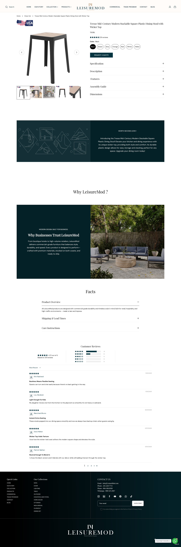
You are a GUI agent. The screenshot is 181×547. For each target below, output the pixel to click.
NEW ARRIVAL (38, 505)
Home (19, 16)
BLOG (8, 503)
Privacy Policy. (137, 509)
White (129, 47)
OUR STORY (10, 486)
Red (122, 47)
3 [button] (91, 466)
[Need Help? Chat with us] (175, 541)
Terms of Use (127, 509)
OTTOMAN (37, 503)
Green (100, 47)
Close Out (27, 16)
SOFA (35, 483)
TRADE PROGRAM (12, 497)
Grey (107, 47)
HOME (9, 483)
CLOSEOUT (37, 508)
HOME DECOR (38, 500)
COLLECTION (11, 488)
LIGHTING (37, 488)
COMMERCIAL (11, 494)
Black (93, 47)
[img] (34, 373)
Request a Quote (101, 55)
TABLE (36, 491)
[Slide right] (76, 52)
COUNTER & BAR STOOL (41, 497)
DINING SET (37, 511)
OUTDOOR (37, 494)
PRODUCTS (10, 491)
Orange (115, 47)
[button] (95, 37)
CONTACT (10, 500)
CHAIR (36, 486)
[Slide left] (21, 52)
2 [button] (87, 466)
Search (177, 544)
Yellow (137, 47)
